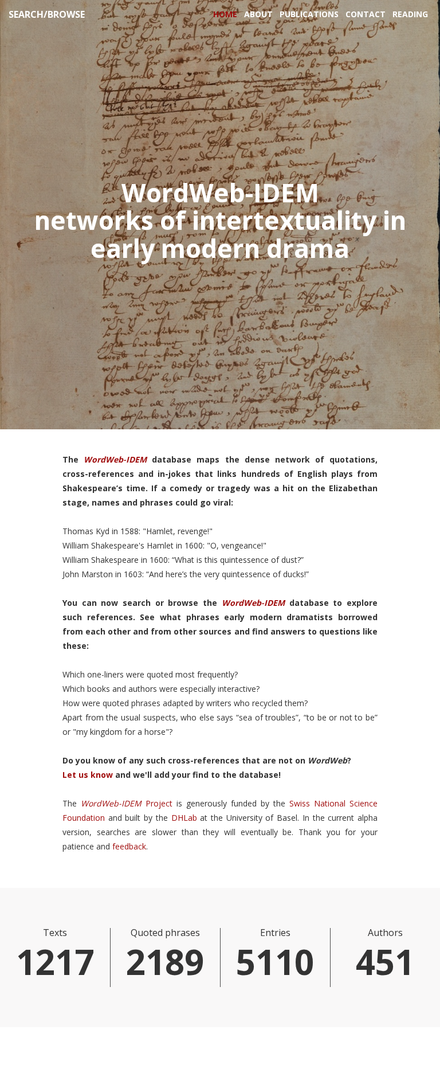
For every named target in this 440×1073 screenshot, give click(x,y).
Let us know (87, 774)
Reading (410, 14)
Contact (365, 14)
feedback (129, 846)
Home (225, 14)
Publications (309, 14)
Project (159, 803)
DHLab (184, 817)
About (258, 14)
